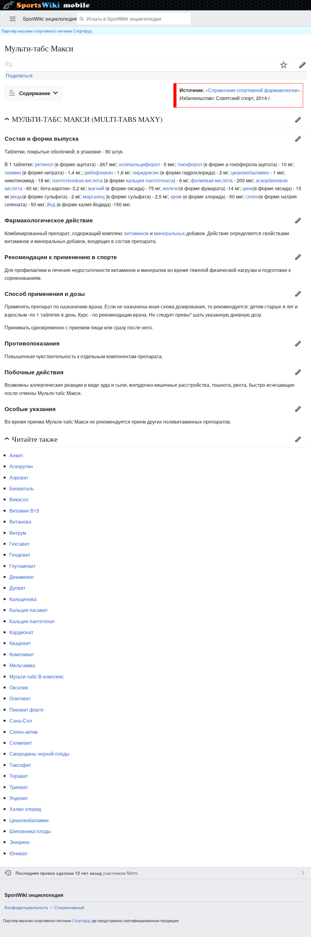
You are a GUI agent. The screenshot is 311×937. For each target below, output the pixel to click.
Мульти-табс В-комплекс (36, 676)
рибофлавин (98, 172)
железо (171, 188)
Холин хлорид (25, 808)
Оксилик (18, 687)
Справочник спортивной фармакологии (252, 90)
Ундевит (18, 798)
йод (51, 204)
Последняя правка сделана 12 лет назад (58, 873)
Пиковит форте (26, 709)
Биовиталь (21, 488)
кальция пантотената (150, 180)
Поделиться (18, 75)
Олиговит (20, 698)
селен (252, 196)
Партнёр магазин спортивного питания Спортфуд (47, 31)
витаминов (136, 233)
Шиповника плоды (30, 831)
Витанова (20, 521)
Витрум (17, 532)
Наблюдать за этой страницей (283, 65)
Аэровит (18, 477)
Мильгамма (22, 665)
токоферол (189, 164)
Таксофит (20, 764)
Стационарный (69, 907)
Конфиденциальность (26, 907)
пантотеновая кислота (77, 180)
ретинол (44, 164)
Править (297, 119)
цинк (247, 188)
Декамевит (21, 576)
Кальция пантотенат (32, 621)
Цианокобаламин (29, 820)
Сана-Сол (20, 720)
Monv (132, 873)
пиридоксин (145, 172)
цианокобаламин (250, 172)
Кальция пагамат (28, 609)
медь (16, 196)
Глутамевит (22, 565)
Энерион (19, 842)
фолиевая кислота (212, 180)
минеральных (169, 233)
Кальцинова (22, 598)
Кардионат (21, 632)
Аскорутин (21, 466)
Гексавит (19, 543)
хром (176, 196)
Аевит (16, 455)
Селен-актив (23, 731)
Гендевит (19, 554)
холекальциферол (139, 164)
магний (96, 188)
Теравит (18, 775)
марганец (94, 196)
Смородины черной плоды (39, 753)
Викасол (18, 499)
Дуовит (17, 587)
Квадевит (20, 643)
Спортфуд (81, 920)
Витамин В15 (24, 510)
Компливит (21, 654)
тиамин (13, 172)
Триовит (18, 787)
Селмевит (20, 742)
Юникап (18, 853)
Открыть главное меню (12, 18)
